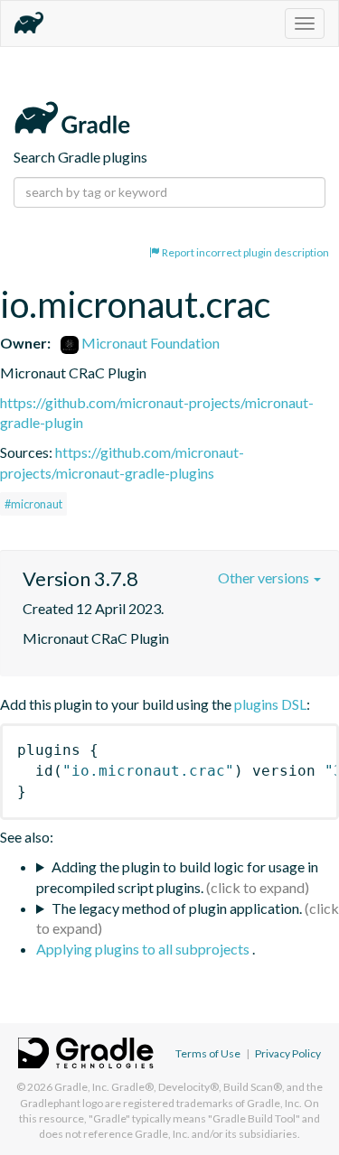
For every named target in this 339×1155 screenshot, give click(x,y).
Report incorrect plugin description (244, 252)
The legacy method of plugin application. (177, 908)
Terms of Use (207, 1053)
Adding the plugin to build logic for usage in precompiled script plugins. (177, 877)
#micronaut (33, 504)
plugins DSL (270, 704)
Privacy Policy (288, 1053)
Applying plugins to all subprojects (144, 948)
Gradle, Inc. (81, 1087)
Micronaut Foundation (149, 342)
